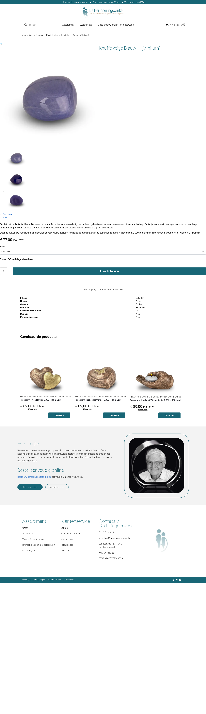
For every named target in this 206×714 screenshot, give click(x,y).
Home (23, 35)
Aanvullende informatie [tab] (111, 289)
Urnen (40, 35)
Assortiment (68, 24)
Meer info (32, 409)
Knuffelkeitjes (52, 35)
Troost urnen (57, 396)
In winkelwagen (109, 271)
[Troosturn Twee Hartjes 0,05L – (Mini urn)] (45, 368)
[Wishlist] (67, 347)
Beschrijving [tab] (90, 289)
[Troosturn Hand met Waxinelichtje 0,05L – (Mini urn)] (155, 368)
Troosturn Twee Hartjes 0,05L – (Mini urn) (40, 400)
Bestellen (59, 415)
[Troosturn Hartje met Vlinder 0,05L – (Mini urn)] (100, 368)
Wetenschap (86, 24)
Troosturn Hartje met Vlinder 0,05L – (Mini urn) (98, 400)
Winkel (32, 35)
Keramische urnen (29, 396)
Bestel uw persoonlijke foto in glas (34, 477)
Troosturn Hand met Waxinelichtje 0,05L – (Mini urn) (155, 400)
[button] (170, 25)
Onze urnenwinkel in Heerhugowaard (116, 24)
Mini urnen (44, 396)
